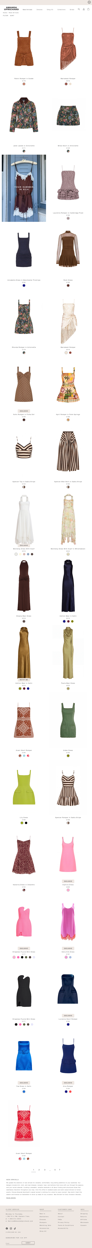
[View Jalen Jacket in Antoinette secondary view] (24, 115)
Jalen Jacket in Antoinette (24, 145)
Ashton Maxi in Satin (68, 615)
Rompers (43, 1222)
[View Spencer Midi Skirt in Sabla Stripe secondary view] (68, 451)
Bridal (72, 9)
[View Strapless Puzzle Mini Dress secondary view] (24, 922)
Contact (61, 1216)
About (60, 1213)
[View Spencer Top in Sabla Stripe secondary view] (24, 451)
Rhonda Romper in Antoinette (24, 347)
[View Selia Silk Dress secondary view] (68, 922)
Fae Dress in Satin (23, 1086)
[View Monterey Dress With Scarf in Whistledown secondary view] (68, 519)
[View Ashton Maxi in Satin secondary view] (68, 586)
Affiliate (84, 1219)
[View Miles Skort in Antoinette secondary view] (68, 115)
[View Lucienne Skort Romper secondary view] (68, 989)
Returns (84, 1216)
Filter (5, 15)
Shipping (84, 1213)
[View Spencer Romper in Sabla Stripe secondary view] (68, 787)
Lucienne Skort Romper (68, 1019)
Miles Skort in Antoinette (68, 145)
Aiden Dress (68, 750)
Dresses (40, 9)
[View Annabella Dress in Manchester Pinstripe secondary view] (24, 250)
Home (5, 12)
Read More (11, 1198)
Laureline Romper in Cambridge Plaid (68, 212)
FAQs (60, 1219)
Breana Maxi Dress (23, 615)
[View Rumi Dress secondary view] (68, 250)
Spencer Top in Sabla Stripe (24, 481)
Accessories (44, 1228)
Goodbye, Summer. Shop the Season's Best (21, 2)
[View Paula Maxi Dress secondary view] (68, 653)
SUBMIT (28, 1243)
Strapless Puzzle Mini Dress (24, 951)
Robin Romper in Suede (23, 78)
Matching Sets (45, 1225)
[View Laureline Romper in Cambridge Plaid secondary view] (68, 183)
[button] (87, 8)
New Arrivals (27, 9)
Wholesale (85, 1222)
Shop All (50, 9)
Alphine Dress (68, 884)
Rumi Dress (68, 280)
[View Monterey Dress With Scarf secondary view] (24, 519)
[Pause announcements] (89, 2)
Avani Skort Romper (24, 750)
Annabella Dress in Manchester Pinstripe (24, 280)
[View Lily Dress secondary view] (24, 787)
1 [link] (33, 1170)
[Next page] (59, 1170)
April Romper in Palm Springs (68, 414)
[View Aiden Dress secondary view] (68, 720)
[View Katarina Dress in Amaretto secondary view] (24, 854)
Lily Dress (24, 817)
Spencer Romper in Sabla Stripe (68, 817)
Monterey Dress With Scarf (24, 548)
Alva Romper (68, 1086)
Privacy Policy (63, 1222)
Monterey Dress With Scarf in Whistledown (68, 548)
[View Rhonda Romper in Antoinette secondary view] (24, 317)
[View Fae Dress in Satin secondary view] (24, 1056)
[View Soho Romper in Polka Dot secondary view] (24, 384)
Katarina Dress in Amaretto (24, 884)
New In (42, 1213)
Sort (12, 15)
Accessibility (63, 1228)
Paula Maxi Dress (68, 683)
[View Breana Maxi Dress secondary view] (24, 586)
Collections (61, 9)
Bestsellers (44, 1216)
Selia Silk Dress (68, 951)
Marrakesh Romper (68, 78)
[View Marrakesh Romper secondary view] (68, 48)
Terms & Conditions (66, 1225)
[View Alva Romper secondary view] (68, 1056)
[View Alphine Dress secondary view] (68, 854)
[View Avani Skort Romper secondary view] (24, 720)
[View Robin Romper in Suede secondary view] (24, 48)
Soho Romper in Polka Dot (24, 414)
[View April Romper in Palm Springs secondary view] (68, 384)
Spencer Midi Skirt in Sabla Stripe (68, 481)
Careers (84, 1225)
